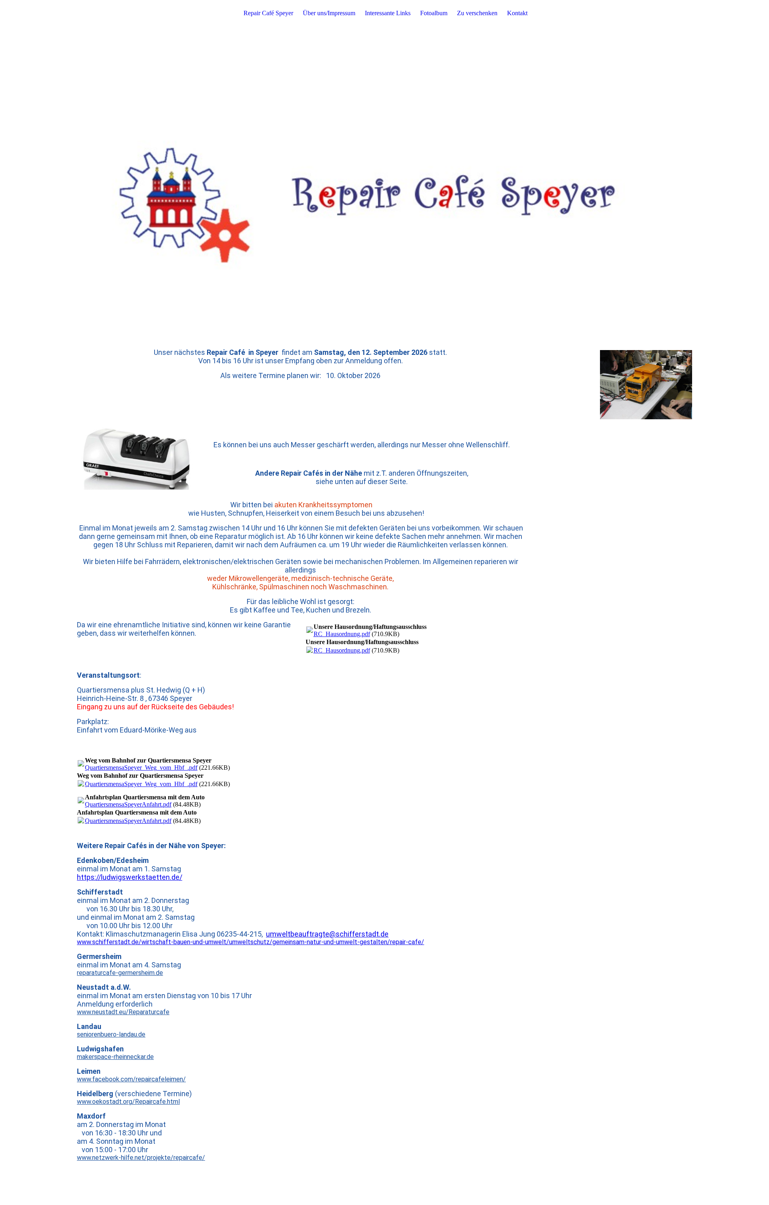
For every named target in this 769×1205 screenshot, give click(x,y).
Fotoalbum (433, 13)
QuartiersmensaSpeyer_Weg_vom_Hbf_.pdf (141, 767)
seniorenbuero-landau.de (111, 1034)
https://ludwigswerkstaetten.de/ (129, 877)
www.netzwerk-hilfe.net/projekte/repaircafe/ (141, 1157)
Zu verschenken (477, 13)
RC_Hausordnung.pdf (342, 634)
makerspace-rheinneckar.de (115, 1057)
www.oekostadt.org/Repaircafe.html (128, 1101)
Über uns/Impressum (329, 13)
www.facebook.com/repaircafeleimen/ (131, 1079)
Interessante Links (388, 13)
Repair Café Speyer (268, 13)
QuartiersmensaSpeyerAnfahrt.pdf (128, 804)
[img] (384, 160)
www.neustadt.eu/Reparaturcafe (123, 1012)
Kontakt (517, 13)
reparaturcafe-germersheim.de (120, 973)
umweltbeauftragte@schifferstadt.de (327, 934)
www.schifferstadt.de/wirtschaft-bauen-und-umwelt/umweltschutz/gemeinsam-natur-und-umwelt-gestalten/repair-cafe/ (250, 942)
